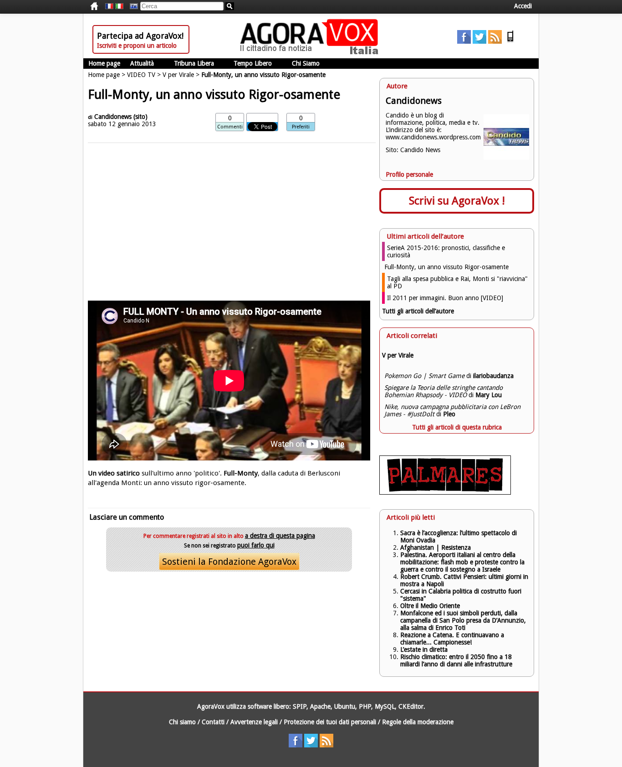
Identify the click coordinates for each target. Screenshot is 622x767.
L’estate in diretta (424, 649)
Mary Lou (488, 395)
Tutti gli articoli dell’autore (418, 311)
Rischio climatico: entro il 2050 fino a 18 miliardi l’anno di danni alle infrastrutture (457, 660)
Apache (320, 706)
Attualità (142, 63)
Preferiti (301, 127)
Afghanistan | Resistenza (435, 547)
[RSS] (495, 41)
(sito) (140, 116)
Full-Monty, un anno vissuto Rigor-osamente (446, 267)
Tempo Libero (253, 63)
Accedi (523, 6)
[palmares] (445, 492)
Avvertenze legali (254, 722)
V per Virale (178, 74)
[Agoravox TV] (131, 6)
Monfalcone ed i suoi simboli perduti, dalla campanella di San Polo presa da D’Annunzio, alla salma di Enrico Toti (463, 620)
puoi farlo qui (256, 545)
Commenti (230, 127)
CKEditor (410, 706)
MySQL (385, 706)
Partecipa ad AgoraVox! (140, 36)
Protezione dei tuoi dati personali (330, 722)
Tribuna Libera (194, 63)
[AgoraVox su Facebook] (464, 41)
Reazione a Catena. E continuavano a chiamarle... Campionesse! (452, 638)
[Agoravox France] (109, 6)
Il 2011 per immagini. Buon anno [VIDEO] (445, 298)
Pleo (449, 414)
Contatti (213, 722)
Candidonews (113, 116)
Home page (104, 63)
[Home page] (311, 52)
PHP (365, 706)
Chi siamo (182, 722)
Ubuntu (344, 706)
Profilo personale (409, 174)
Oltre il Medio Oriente (430, 605)
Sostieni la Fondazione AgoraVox (229, 561)
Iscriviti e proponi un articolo (137, 45)
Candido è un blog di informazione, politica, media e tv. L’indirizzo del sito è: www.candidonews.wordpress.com (433, 126)
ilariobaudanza (493, 375)
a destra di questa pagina (280, 535)
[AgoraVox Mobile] (510, 41)
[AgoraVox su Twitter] (479, 41)
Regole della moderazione (418, 722)
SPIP (299, 706)
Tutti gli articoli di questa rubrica (457, 427)
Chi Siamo (306, 63)
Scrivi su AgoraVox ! (457, 200)
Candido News (420, 149)
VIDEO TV (141, 74)
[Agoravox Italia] (119, 6)
